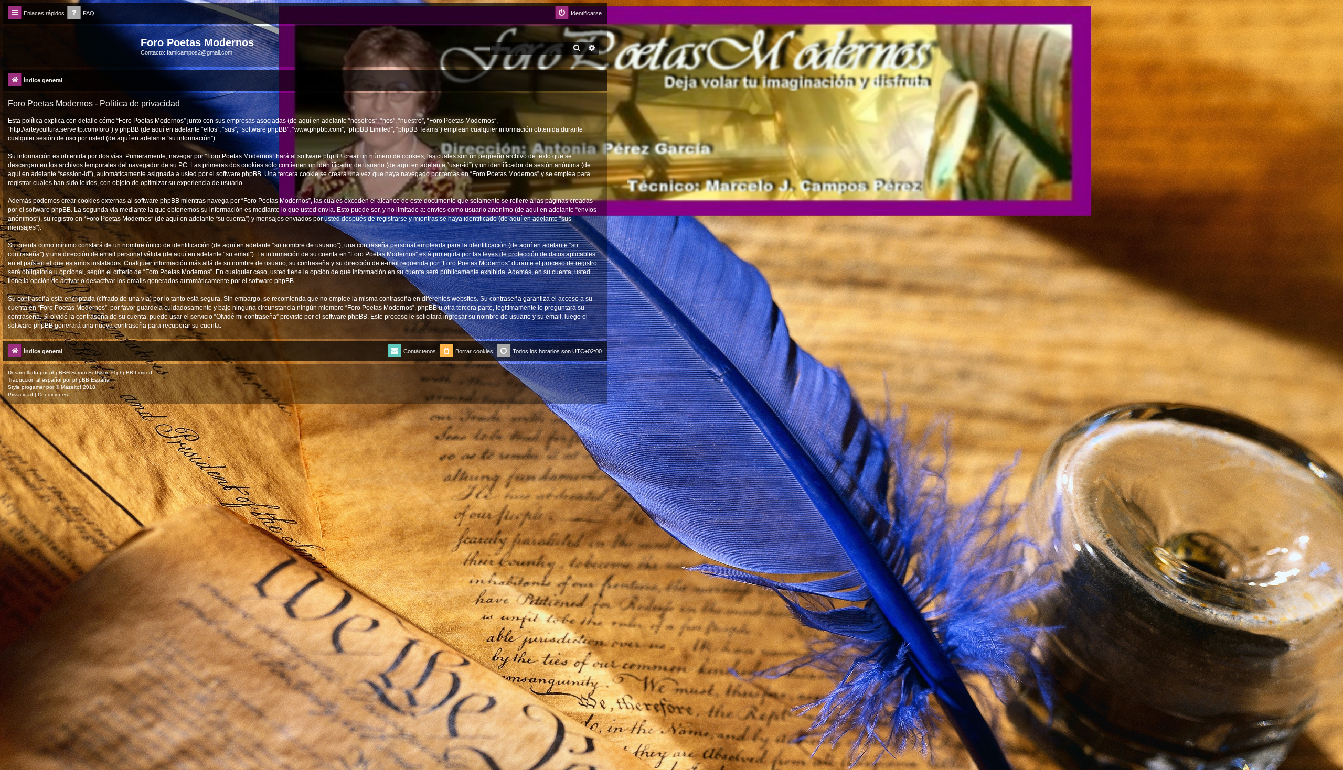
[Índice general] (73, 45)
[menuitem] (80, 13)
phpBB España (91, 380)
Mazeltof (71, 387)
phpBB (57, 372)
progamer (33, 387)
